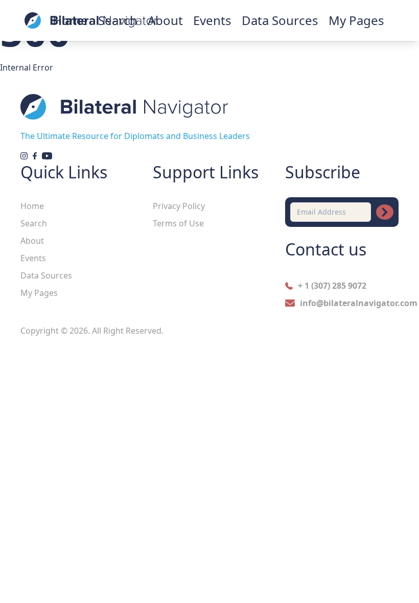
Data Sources (280, 20)
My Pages (356, 20)
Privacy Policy (179, 206)
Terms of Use (178, 223)
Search (33, 223)
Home (32, 206)
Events (212, 20)
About (32, 240)
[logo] (91, 20)
